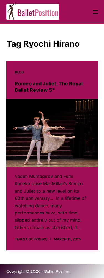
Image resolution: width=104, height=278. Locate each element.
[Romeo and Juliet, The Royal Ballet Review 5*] (52, 133)
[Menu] (95, 11)
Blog (19, 72)
